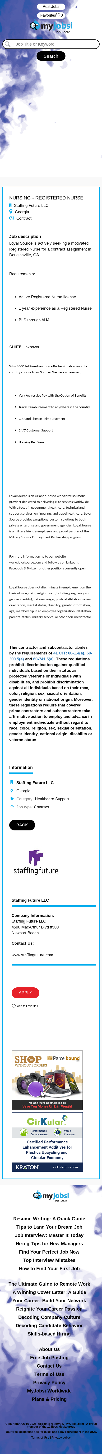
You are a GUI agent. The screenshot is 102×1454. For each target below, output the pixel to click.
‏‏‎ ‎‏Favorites (51, 15)
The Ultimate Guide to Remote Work (49, 1284)
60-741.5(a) (43, 659)
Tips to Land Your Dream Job (49, 1227)
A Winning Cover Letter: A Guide (49, 1292)
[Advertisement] (51, 114)
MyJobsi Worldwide (49, 1390)
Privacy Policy (49, 1382)
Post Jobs (51, 7)
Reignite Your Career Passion (49, 1309)
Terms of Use (49, 1374)
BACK (22, 825)
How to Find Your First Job (49, 1268)
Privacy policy (61, 1437)
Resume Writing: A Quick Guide (49, 1218)
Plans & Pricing (49, 1399)
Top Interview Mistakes (49, 1260)
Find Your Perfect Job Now (49, 1252)
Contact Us (49, 1366)
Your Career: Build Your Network (49, 1300)
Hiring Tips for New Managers (49, 1243)
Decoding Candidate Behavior (49, 1325)
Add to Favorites (27, 1006)
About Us (49, 1349)
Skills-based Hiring (49, 1333)
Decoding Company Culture (49, 1317)
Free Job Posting (49, 1357)
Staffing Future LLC (30, 900)
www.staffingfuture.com (32, 955)
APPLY (25, 992)
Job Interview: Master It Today (49, 1235)
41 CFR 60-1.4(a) (68, 653)
